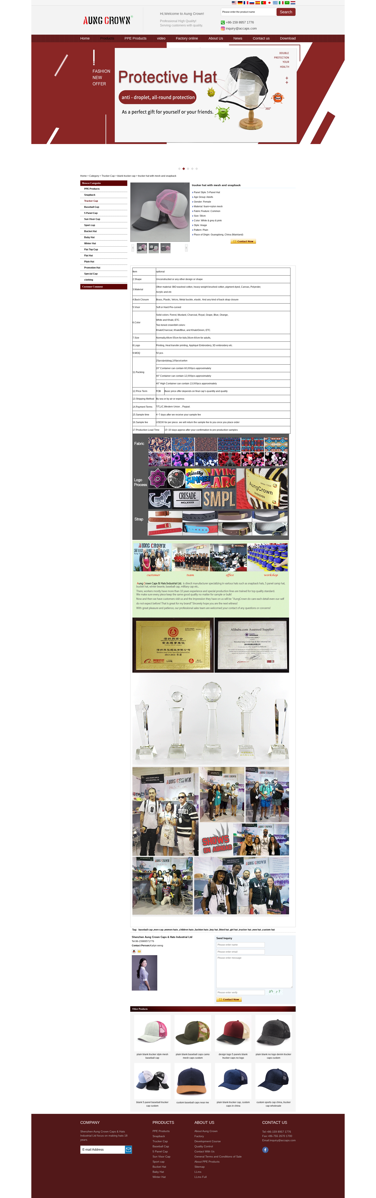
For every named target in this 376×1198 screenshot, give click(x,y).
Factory (199, 1136)
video (161, 38)
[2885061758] (134, 951)
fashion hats (202, 929)
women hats (171, 929)
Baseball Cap (91, 207)
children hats (186, 929)
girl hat (234, 929)
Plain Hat (89, 261)
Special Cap (91, 273)
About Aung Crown (206, 1131)
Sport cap (89, 225)
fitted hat (224, 929)
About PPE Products (207, 1161)
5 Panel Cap (91, 213)
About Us (216, 38)
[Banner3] (188, 93)
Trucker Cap (108, 176)
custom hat (268, 929)
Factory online (187, 38)
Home (85, 38)
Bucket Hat (90, 231)
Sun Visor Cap (92, 219)
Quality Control (203, 1146)
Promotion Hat (92, 267)
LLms (197, 1171)
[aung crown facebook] (265, 1152)
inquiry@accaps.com (241, 28)
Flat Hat (88, 255)
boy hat (214, 929)
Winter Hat (90, 243)
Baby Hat (89, 237)
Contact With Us (204, 1151)
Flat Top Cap (91, 249)
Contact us (261, 38)
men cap (158, 929)
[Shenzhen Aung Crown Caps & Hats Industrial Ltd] (108, 23)
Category (94, 176)
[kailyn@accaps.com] (139, 951)
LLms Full (200, 1176)
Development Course (207, 1141)
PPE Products (135, 38)
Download (288, 38)
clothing (88, 279)
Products (107, 38)
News (237, 38)
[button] (179, 168)
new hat (256, 929)
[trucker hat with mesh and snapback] (160, 212)
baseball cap (145, 929)
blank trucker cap (126, 176)
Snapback (89, 195)
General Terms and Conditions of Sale (218, 1156)
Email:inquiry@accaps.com (279, 1140)
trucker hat (245, 929)
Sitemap (199, 1166)
